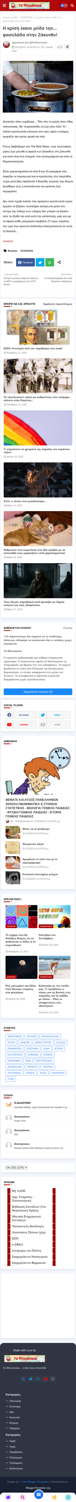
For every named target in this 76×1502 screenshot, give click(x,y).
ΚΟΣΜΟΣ (48, 1054)
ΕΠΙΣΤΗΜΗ (32, 1048)
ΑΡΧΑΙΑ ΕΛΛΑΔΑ (50, 1036)
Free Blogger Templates (35, 1481)
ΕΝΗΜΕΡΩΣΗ (15, 1048)
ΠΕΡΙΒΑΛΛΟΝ (15, 1067)
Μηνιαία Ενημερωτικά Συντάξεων (26, 1218)
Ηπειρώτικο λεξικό (33, 844)
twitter (57, 715)
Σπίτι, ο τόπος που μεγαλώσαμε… (25, 501)
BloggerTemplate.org (38, 1487)
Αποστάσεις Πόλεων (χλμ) (29, 1232)
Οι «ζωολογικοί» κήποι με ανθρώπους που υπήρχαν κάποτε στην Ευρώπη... (37, 399)
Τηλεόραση (15, 1462)
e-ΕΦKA (17, 1244)
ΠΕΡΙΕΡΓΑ (32, 1067)
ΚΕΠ (15, 1238)
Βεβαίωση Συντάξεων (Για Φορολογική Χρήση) (29, 1208)
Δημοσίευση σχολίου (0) (38, 691)
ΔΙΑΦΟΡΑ (25, 1042)
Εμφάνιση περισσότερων (57, 304)
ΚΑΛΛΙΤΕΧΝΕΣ (15, 1054)
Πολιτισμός (15, 1457)
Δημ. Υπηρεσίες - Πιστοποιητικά (23, 1198)
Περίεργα (14, 1428)
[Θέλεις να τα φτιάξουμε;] (13, 832)
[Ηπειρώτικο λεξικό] (13, 847)
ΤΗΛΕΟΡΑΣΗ (58, 1073)
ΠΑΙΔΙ (28, 1061)
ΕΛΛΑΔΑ (61, 1042)
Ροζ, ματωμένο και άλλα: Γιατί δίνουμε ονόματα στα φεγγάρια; (21, 989)
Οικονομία (15, 1400)
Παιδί (12, 1441)
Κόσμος (13, 1422)
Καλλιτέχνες (16, 1468)
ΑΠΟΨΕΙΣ (32, 1036)
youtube (24, 724)
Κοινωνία (14, 1417)
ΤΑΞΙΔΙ (43, 1073)
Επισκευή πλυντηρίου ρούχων (40, 874)
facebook (24, 715)
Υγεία (12, 1446)
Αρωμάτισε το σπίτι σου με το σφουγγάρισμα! (40, 861)
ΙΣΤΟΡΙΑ (59, 1048)
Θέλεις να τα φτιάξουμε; (36, 829)
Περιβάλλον (16, 1452)
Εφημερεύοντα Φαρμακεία (29, 1263)
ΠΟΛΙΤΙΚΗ (48, 1067)
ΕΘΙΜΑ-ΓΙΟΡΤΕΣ (43, 1042)
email (57, 724)
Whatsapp (49, 262)
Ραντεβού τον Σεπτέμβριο (47, 936)
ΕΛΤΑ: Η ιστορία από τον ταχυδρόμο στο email (33, 348)
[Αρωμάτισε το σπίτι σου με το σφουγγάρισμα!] (13, 862)
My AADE (18, 1191)
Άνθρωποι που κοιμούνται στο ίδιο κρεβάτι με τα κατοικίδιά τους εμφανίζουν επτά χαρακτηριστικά (34, 551)
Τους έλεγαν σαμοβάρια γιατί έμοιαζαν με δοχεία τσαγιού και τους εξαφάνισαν (34, 603)
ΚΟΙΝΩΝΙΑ (27, 17)
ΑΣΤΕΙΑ (11, 1042)
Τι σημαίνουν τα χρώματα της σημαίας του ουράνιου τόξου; (37, 451)
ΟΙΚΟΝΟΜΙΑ (14, 1061)
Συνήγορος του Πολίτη (26, 1250)
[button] (72, 5)
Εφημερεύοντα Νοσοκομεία (29, 1256)
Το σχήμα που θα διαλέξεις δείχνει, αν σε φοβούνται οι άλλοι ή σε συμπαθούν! (21, 940)
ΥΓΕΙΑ (11, 1079)
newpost (8, 241)
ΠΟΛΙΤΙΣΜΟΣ (14, 1073)
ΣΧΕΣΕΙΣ (30, 1073)
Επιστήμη (15, 1406)
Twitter (40, 262)
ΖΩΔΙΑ (46, 1048)
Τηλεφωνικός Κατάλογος (28, 1226)
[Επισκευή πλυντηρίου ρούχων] (13, 877)
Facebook (27, 262)
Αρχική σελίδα (10, 17)
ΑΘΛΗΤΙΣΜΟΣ (15, 1036)
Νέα (11, 1411)
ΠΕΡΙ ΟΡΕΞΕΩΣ (44, 1061)
